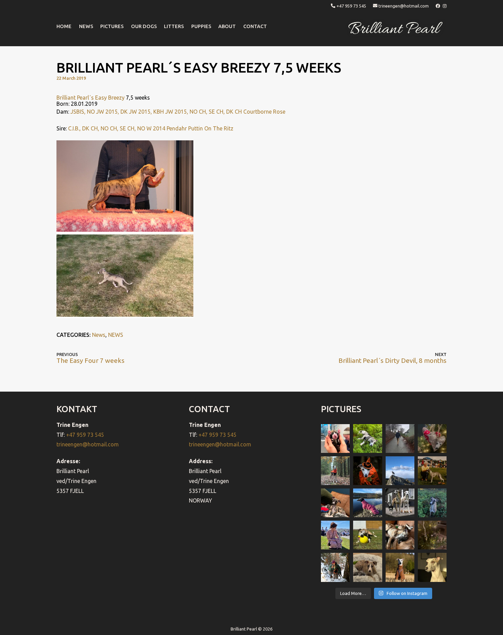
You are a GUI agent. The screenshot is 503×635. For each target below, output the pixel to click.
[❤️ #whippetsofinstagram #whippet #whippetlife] (432, 438)
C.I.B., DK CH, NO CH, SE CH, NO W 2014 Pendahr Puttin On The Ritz (150, 128)
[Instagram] (445, 5)
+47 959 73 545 (351, 5)
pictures (112, 26)
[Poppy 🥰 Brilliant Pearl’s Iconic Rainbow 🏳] (367, 438)
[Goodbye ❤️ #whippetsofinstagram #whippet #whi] (400, 438)
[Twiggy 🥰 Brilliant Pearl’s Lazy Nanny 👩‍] (335, 502)
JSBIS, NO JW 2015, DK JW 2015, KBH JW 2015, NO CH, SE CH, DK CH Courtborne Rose (177, 112)
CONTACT (255, 26)
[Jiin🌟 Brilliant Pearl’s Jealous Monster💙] (400, 567)
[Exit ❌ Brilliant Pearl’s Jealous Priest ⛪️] (335, 567)
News (98, 335)
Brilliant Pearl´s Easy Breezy (90, 97)
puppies (201, 26)
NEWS (86, 26)
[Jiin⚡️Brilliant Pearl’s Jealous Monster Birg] (400, 502)
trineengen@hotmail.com (403, 5)
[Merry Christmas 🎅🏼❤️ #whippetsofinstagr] (432, 535)
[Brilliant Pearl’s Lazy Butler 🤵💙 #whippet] (367, 567)
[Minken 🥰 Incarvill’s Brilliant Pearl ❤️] (432, 470)
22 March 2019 (71, 78)
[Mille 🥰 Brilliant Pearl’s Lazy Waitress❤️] (367, 502)
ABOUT (227, 26)
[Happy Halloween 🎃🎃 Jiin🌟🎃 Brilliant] (367, 470)
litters (174, 26)
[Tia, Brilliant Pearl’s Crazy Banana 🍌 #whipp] (400, 470)
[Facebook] (438, 5)
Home (64, 26)
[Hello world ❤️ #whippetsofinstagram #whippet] (335, 438)
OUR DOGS (144, 26)
